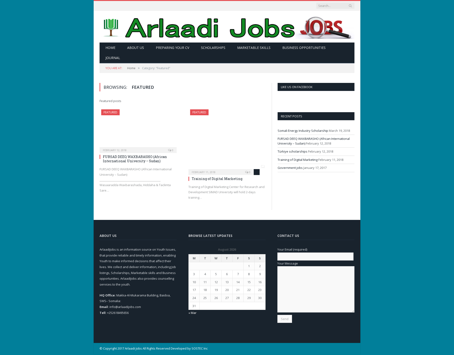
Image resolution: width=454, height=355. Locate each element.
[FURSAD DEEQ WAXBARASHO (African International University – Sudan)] (138, 129)
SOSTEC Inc (200, 348)
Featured (110, 112)
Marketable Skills (254, 47)
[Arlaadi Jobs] (227, 27)
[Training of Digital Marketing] (227, 140)
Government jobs (290, 168)
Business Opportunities (304, 47)
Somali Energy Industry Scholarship (303, 130)
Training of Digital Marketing (217, 178)
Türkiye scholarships (292, 151)
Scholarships (213, 47)
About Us (135, 47)
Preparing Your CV (172, 47)
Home (110, 47)
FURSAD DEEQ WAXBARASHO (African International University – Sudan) (135, 158)
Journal (112, 58)
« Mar (192, 313)
